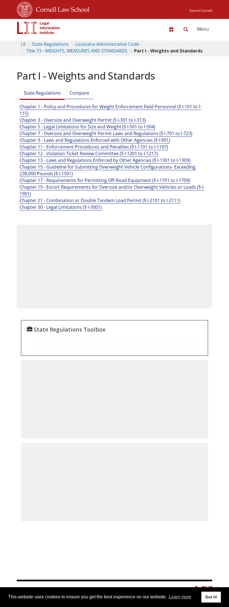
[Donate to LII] (171, 29)
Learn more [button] (180, 596)
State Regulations (50, 44)
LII (23, 44)
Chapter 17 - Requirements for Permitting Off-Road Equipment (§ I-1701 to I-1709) (105, 180)
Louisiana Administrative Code (107, 44)
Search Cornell (200, 10)
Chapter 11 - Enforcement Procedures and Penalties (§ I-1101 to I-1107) (94, 147)
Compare (79, 93)
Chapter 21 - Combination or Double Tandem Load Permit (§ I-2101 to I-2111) (100, 200)
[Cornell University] (24, 8)
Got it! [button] (211, 597)
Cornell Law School (60, 8)
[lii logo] (38, 27)
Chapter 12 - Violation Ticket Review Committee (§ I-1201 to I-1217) (89, 153)
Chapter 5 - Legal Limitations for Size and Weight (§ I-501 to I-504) (87, 127)
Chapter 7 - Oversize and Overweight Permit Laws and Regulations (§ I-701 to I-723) (106, 133)
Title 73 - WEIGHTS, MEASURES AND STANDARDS (76, 51)
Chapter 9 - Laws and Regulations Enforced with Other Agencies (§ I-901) (95, 140)
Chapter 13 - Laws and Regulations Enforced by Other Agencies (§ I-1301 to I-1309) (105, 160)
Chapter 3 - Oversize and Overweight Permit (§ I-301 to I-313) (83, 120)
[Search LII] (185, 29)
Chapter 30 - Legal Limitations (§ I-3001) (61, 207)
